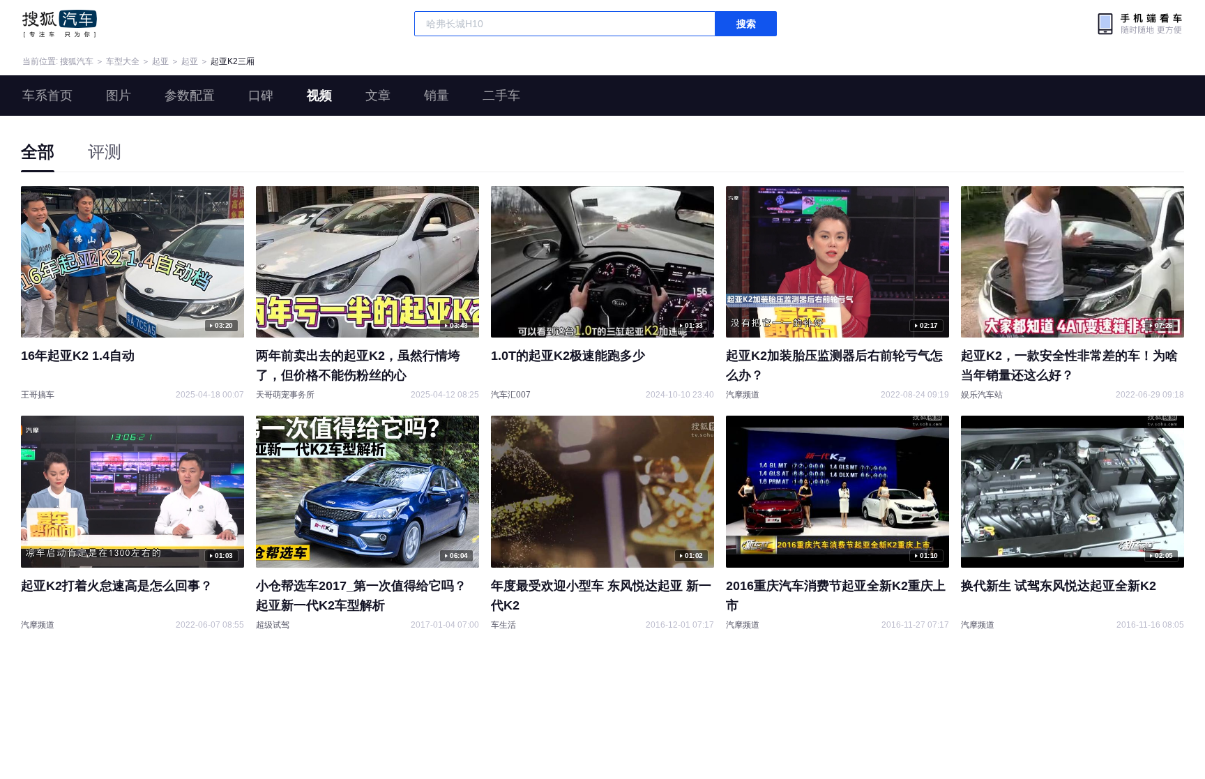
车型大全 (122, 61)
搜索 (746, 23)
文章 (378, 96)
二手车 (501, 96)
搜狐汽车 (59, 24)
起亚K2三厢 (233, 61)
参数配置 (190, 96)
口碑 (260, 96)
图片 (118, 96)
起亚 (160, 61)
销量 (436, 96)
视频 (319, 96)
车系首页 (47, 96)
